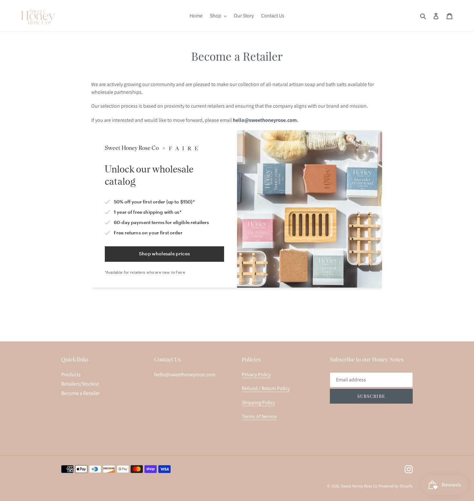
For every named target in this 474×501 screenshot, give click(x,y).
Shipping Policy (258, 402)
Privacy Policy (256, 374)
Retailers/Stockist (80, 383)
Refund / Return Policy (266, 388)
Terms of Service (259, 416)
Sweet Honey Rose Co (359, 486)
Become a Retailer (80, 393)
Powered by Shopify (396, 486)
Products (71, 374)
